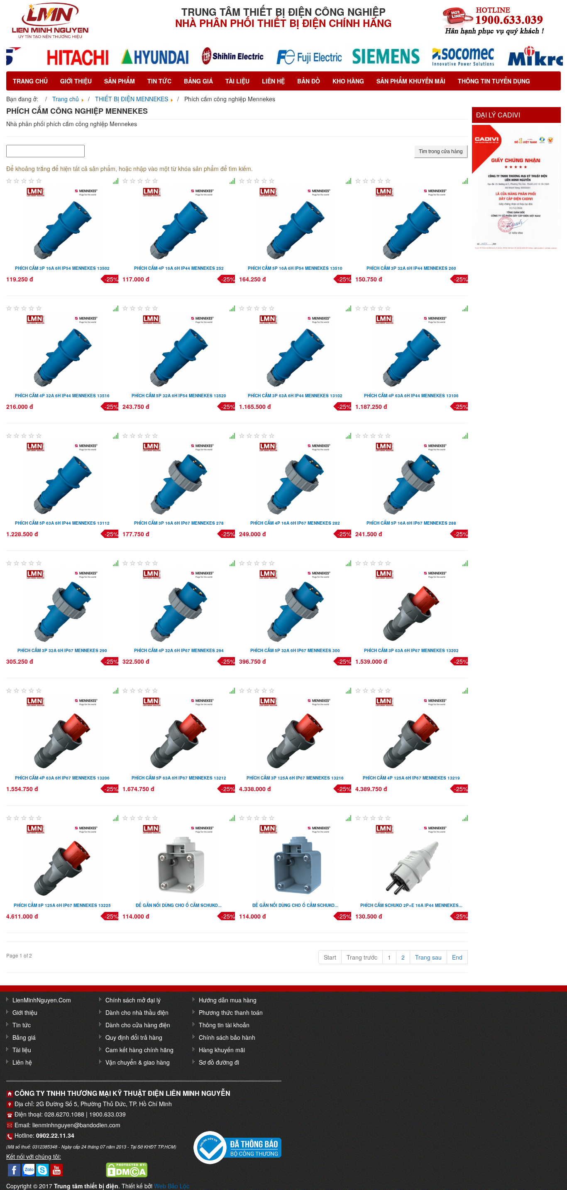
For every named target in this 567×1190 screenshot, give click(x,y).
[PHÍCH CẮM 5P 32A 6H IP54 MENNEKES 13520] (178, 350)
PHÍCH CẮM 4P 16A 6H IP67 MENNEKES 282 (295, 523)
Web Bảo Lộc (171, 1186)
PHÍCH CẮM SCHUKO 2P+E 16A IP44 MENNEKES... (411, 905)
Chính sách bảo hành (227, 1037)
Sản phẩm (119, 81)
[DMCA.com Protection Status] (126, 1169)
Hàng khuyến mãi (222, 1050)
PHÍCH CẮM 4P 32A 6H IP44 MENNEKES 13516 (62, 395)
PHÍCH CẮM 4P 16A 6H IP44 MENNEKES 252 (179, 268)
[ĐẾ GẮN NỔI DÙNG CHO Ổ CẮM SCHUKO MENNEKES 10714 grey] (178, 859)
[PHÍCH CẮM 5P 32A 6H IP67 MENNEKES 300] (295, 605)
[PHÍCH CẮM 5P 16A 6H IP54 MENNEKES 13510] (295, 222)
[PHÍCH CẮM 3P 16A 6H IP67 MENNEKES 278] (178, 477)
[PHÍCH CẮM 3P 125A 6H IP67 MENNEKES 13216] (295, 732)
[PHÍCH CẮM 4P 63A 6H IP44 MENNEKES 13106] (411, 350)
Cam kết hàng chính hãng (139, 1050)
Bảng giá (198, 81)
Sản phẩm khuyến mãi (410, 81)
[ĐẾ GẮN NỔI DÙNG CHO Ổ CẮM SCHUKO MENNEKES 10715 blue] (295, 859)
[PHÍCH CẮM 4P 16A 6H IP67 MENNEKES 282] (295, 477)
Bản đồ (308, 81)
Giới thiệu (76, 81)
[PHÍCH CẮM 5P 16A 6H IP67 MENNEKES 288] (411, 477)
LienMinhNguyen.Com (41, 1000)
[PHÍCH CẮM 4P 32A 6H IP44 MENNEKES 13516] (62, 350)
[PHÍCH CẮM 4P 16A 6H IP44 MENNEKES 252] (178, 222)
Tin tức (159, 81)
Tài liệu (237, 81)
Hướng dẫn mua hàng (228, 1000)
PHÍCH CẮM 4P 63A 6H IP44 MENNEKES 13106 (411, 395)
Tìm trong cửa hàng (441, 151)
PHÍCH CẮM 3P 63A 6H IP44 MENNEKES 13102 (295, 395)
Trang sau (428, 957)
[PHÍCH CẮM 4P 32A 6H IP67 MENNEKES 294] (178, 605)
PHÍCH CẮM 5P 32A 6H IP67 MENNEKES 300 (295, 650)
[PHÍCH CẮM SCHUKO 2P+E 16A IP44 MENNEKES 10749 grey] (411, 859)
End (457, 957)
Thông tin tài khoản (224, 1025)
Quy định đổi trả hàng (133, 1037)
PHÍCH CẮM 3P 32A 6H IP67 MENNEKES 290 (62, 650)
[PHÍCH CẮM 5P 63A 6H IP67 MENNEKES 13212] (178, 732)
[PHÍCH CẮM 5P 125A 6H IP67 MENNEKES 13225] (62, 859)
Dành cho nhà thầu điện (137, 1012)
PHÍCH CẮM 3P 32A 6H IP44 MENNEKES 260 (411, 268)
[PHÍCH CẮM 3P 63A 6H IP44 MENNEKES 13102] (295, 350)
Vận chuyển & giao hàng (137, 1062)
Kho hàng (348, 81)
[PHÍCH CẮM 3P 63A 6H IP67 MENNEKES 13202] (411, 605)
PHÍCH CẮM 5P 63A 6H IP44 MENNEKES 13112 (62, 523)
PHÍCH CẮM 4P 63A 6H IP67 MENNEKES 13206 (62, 778)
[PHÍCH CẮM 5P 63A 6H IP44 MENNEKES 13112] (62, 477)
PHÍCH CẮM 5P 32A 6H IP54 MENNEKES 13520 (179, 395)
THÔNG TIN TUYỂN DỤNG (494, 81)
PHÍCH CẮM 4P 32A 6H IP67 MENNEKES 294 (179, 650)
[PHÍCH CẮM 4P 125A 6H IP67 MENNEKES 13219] (411, 732)
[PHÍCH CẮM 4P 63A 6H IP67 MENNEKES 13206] (62, 732)
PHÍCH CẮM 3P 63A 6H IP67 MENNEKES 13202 (411, 650)
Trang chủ (30, 81)
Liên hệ (273, 81)
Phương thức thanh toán (231, 1012)
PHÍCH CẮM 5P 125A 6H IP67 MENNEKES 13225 (62, 905)
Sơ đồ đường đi (219, 1062)
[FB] (14, 1169)
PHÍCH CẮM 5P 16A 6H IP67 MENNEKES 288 (411, 523)
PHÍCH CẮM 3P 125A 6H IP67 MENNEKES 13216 (295, 778)
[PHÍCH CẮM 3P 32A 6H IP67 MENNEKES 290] (62, 605)
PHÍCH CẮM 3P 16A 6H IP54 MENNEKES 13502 (62, 268)
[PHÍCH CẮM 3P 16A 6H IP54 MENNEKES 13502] (62, 222)
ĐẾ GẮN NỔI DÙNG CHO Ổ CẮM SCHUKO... (179, 905)
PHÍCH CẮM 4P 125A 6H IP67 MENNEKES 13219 (411, 778)
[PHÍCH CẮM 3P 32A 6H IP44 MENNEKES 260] (411, 222)
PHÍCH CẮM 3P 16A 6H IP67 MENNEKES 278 (179, 523)
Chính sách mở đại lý (133, 1000)
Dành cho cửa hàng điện (137, 1025)
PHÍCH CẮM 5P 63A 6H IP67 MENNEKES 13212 (179, 778)
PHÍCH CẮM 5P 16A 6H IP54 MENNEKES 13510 (295, 268)
